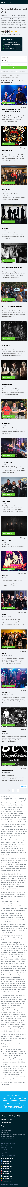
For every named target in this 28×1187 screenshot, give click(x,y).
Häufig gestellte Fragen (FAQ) (10, 1116)
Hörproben (5, 71)
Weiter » (23, 786)
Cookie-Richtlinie (6, 1130)
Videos (13, 71)
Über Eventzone (6, 1122)
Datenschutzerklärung (7, 1139)
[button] (14, 57)
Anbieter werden (6, 1119)
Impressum (4, 1132)
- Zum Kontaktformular (8, 1155)
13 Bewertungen (16, 34)
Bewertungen (21, 71)
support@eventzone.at (8, 1153)
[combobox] (15, 64)
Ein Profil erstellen (14, 1107)
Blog (2, 1126)
